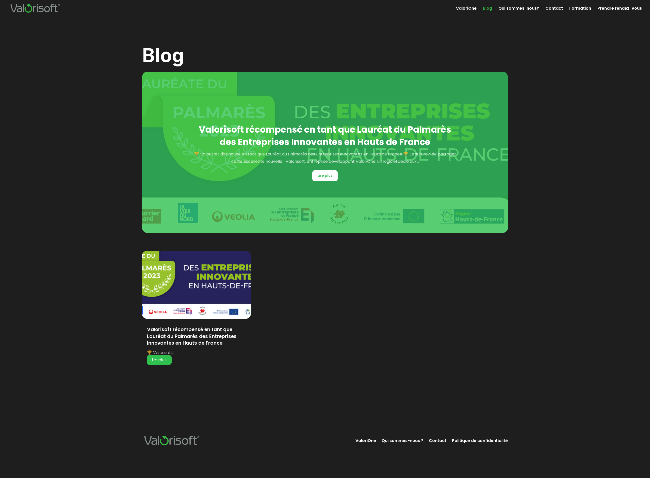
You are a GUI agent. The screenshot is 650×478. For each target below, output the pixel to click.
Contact (554, 9)
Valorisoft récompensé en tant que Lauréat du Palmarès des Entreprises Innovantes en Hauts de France (325, 135)
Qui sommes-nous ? (402, 441)
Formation (580, 9)
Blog (487, 9)
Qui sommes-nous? (518, 9)
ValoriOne (466, 9)
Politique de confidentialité (480, 441)
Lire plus (325, 175)
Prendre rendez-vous (619, 9)
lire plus (159, 360)
